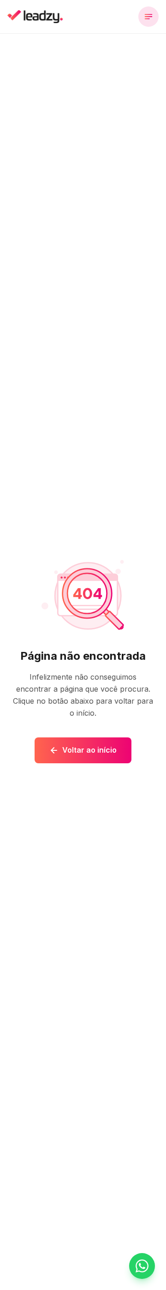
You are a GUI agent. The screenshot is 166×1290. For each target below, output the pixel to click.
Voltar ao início (89, 750)
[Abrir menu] (148, 16)
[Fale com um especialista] (142, 1266)
